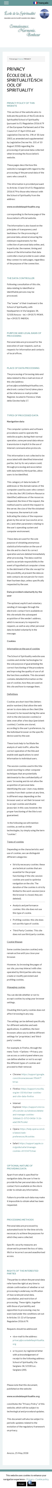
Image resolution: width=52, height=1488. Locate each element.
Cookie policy (42, 1479)
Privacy (30, 1479)
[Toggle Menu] (6, 2)
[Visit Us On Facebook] (29, 1483)
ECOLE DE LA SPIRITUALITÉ (26, 16)
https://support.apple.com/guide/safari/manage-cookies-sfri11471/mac (28, 1147)
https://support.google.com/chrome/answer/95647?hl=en (28, 1078)
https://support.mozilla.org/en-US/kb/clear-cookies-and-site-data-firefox (28, 1092)
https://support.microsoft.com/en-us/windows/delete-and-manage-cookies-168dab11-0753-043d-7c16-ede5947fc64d (28, 1114)
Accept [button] (21, 1484)
